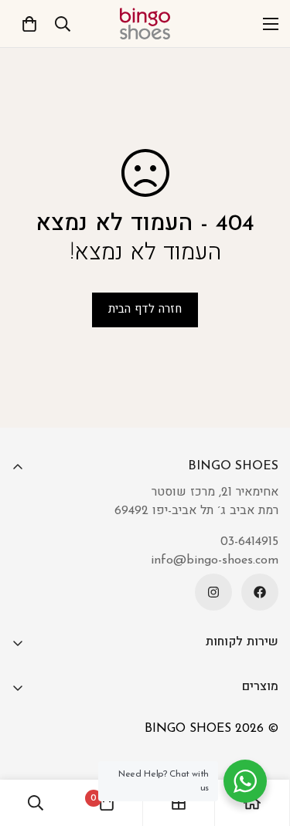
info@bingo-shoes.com (214, 560)
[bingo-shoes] (145, 23)
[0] (29, 24)
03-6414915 (249, 542)
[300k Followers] (259, 592)
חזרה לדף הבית (145, 310)
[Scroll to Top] (27, 744)
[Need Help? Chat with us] (245, 781)
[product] (252, 803)
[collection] (178, 803)
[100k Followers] (213, 592)
